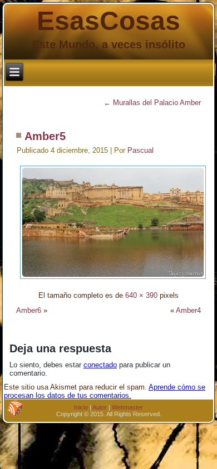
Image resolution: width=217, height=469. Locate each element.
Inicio (81, 407)
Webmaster (127, 407)
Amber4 (188, 310)
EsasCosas (108, 21)
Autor (99, 407)
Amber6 (28, 310)
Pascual (140, 150)
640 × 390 (141, 295)
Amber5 (45, 136)
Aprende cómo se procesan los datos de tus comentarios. (104, 391)
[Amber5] (113, 280)
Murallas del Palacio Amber (152, 102)
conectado (100, 365)
